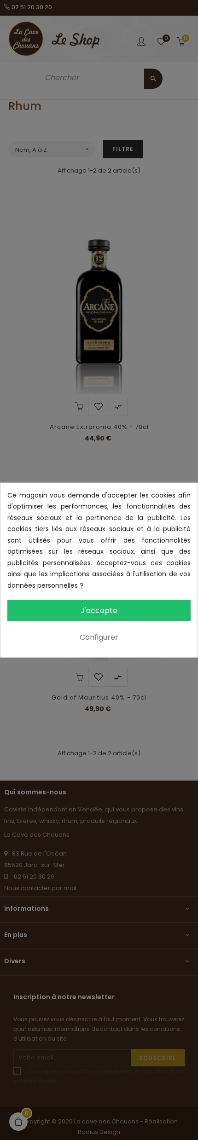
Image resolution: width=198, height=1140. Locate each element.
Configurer (99, 637)
